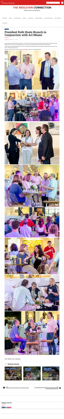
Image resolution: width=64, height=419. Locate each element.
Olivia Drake (7, 39)
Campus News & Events (13, 368)
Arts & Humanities (17, 18)
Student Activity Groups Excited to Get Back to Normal (50, 378)
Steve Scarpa (55, 375)
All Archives (4, 23)
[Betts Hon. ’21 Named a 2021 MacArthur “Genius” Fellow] (32, 373)
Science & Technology (48, 18)
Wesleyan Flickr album (24, 49)
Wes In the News (57, 18)
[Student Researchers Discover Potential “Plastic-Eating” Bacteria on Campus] (13, 373)
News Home (4, 18)
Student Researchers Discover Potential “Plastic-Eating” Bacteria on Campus (12, 377)
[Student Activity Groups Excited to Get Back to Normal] (50, 373)
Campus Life (30, 18)
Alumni (10, 18)
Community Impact (38, 18)
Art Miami (10, 43)
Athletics (24, 18)
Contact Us (3, 405)
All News (6, 29)
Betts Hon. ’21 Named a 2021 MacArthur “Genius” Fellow (30, 378)
